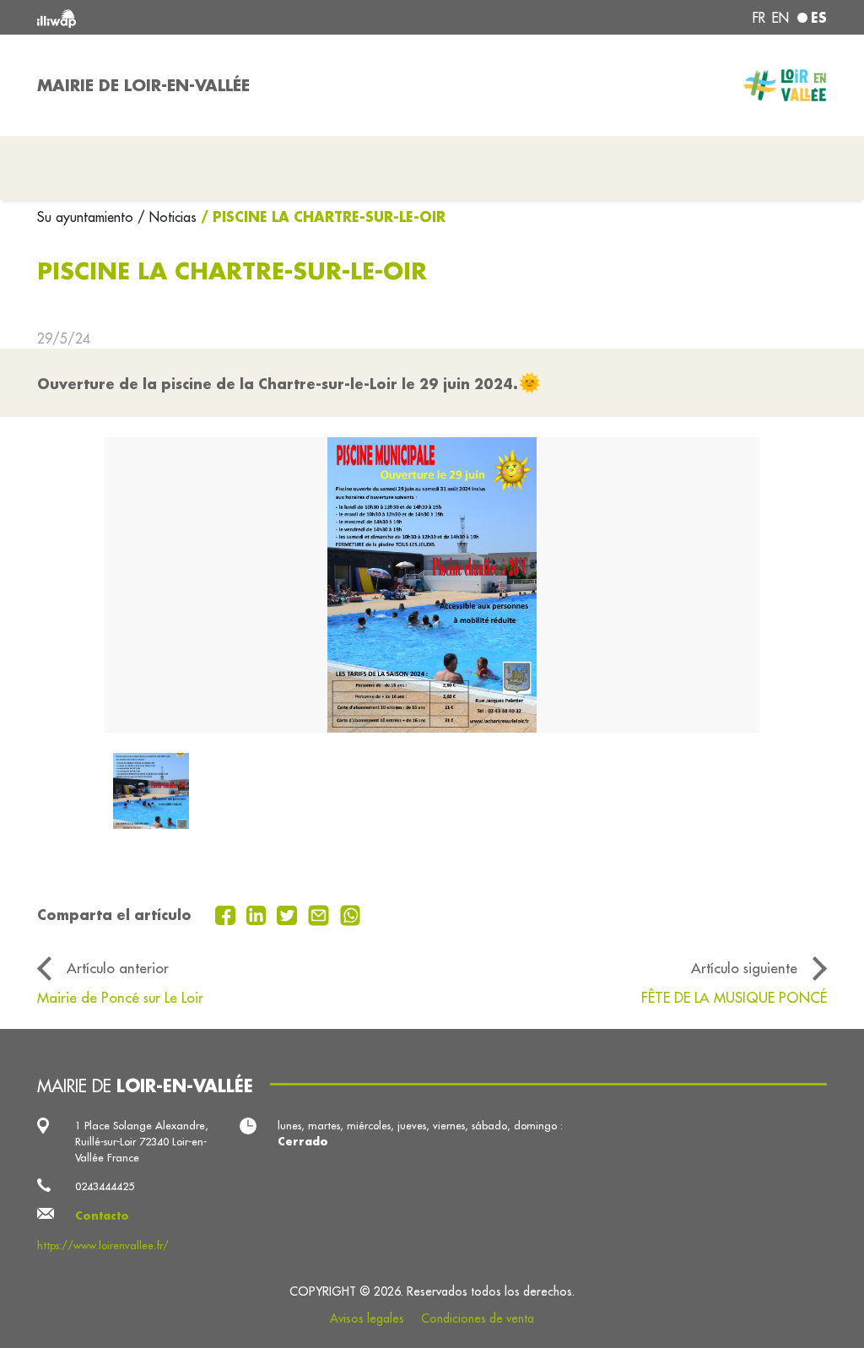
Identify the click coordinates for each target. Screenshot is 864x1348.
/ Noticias (167, 216)
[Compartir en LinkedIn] (258, 913)
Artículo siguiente (744, 968)
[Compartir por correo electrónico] (321, 913)
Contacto (102, 1215)
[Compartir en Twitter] (289, 913)
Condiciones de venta (477, 1318)
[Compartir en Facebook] (227, 913)
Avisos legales (367, 1318)
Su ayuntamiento (87, 216)
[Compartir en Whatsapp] (350, 913)
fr (759, 17)
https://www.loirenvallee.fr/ (103, 1245)
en (780, 17)
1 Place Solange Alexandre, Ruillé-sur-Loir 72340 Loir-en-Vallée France (141, 1141)
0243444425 (104, 1186)
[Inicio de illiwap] (195, 17)
